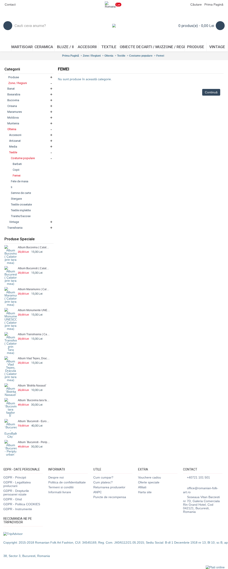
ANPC (97, 492)
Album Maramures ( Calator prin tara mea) (34, 289)
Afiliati (142, 487)
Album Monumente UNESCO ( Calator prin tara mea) (34, 310)
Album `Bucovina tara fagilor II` (34, 400)
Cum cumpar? (103, 477)
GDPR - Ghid (12, 499)
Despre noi (56, 477)
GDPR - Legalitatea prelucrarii (17, 484)
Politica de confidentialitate (67, 482)
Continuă (211, 92)
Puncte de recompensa (109, 497)
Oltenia (108, 55)
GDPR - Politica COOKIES (21, 504)
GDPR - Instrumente (17, 509)
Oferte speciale (148, 482)
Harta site (145, 492)
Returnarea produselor (109, 487)
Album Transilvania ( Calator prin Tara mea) (34, 334)
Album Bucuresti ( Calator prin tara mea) (34, 268)
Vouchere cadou (149, 477)
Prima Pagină (70, 55)
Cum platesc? (103, 482)
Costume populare (141, 55)
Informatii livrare (59, 492)
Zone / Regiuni (92, 55)
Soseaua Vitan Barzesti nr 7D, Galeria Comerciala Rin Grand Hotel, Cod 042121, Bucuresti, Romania (201, 504)
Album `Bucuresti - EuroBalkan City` (34, 421)
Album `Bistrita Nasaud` (32, 385)
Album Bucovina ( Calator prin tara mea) (34, 247)
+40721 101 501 (198, 477)
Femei (160, 55)
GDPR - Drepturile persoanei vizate (16, 492)
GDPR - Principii (14, 477)
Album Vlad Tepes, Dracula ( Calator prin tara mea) (34, 358)
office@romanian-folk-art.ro (200, 490)
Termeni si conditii (60, 487)
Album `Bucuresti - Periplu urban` (34, 442)
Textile (121, 55)
